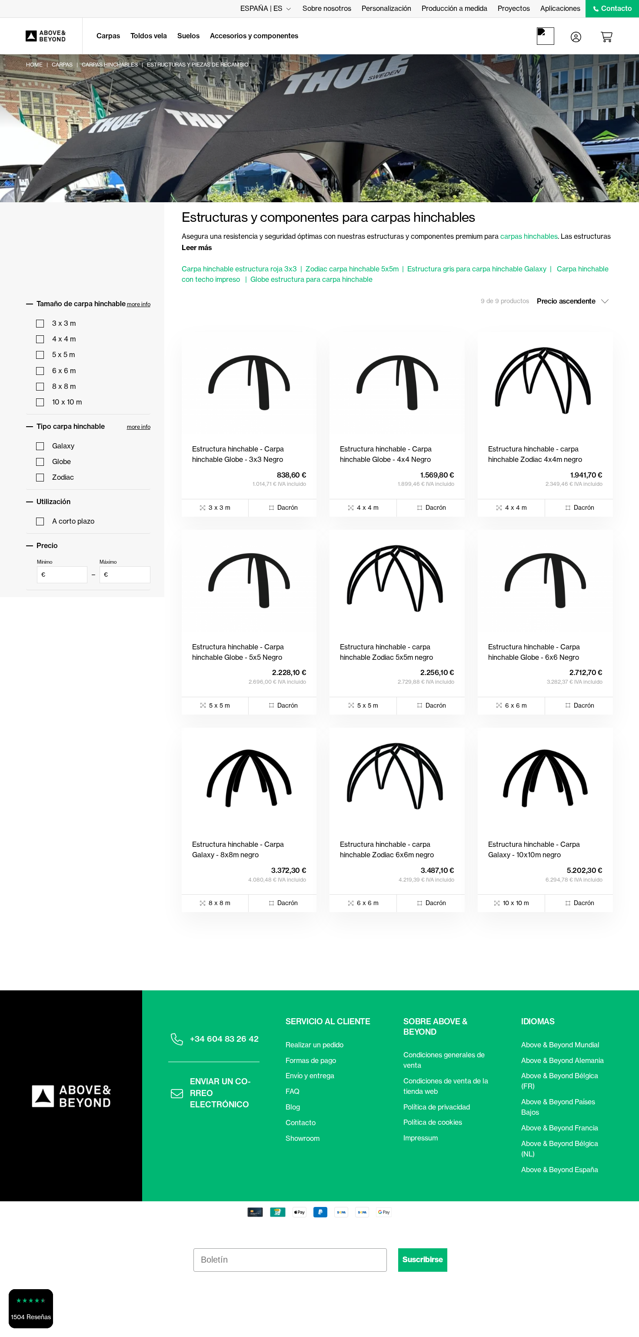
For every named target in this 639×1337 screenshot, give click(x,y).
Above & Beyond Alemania (562, 1060)
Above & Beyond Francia (559, 1127)
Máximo (108, 568)
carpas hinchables (529, 236)
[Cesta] (608, 36)
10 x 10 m (67, 402)
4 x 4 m (64, 338)
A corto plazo (73, 521)
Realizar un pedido (314, 1044)
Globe (61, 461)
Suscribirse (423, 1259)
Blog (293, 1107)
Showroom (303, 1138)
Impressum (420, 1137)
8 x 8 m (64, 386)
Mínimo (45, 568)
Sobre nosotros (327, 8)
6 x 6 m (64, 370)
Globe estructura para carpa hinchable (311, 279)
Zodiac (63, 477)
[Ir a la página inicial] (41, 36)
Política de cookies (432, 1122)
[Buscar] (547, 36)
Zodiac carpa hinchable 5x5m (352, 268)
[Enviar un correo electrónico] (177, 1093)
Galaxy (63, 445)
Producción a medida (454, 8)
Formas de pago (311, 1060)
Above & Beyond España (559, 1169)
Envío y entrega (310, 1075)
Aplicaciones (560, 8)
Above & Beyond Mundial (560, 1044)
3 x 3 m (64, 323)
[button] (31, 1308)
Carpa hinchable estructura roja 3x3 (239, 268)
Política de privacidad (436, 1107)
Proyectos (514, 8)
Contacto (616, 8)
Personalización (386, 8)
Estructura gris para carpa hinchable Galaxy (476, 268)
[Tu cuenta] (576, 36)
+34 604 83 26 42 (224, 1039)
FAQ (293, 1091)
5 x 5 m (63, 354)
